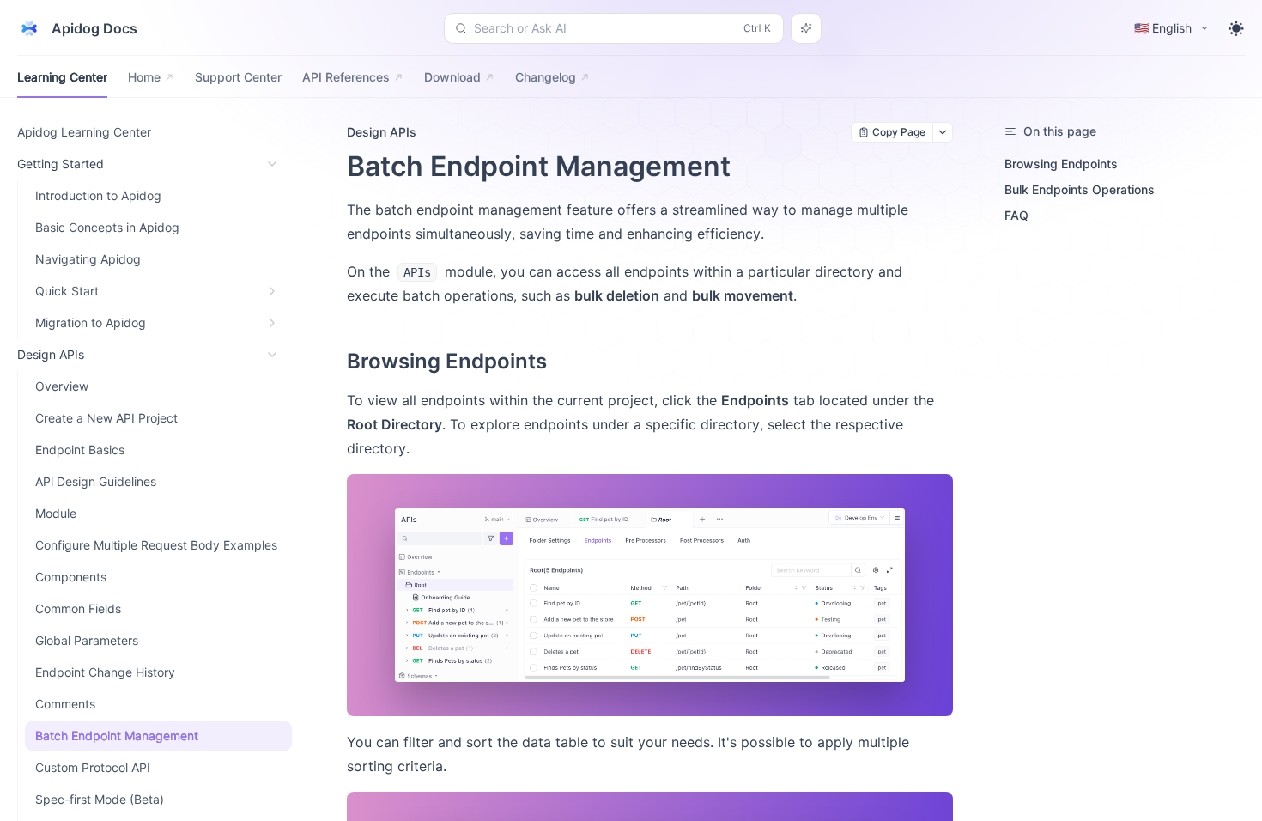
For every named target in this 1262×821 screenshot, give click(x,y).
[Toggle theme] (1236, 28)
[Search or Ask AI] (806, 28)
